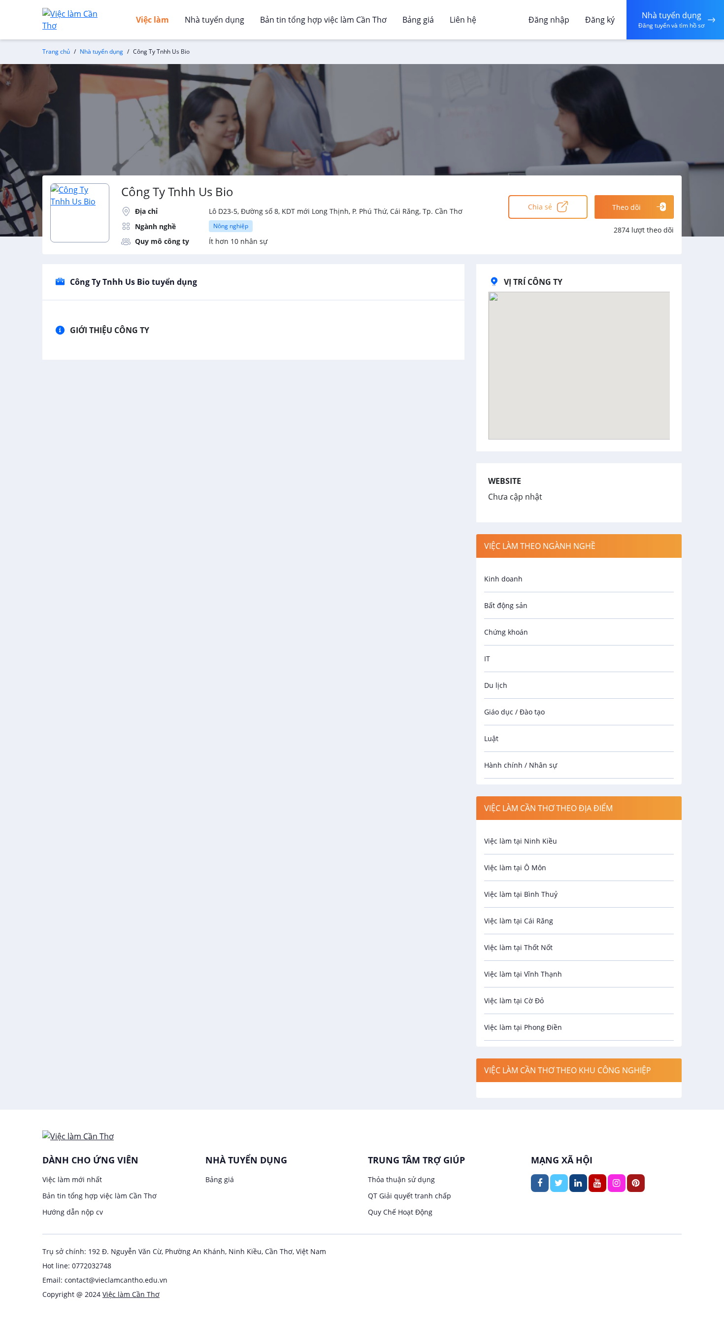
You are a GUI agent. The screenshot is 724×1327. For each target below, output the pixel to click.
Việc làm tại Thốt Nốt (518, 947)
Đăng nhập (548, 19)
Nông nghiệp (230, 226)
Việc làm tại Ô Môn (515, 867)
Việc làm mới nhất (72, 1179)
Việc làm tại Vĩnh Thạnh (523, 974)
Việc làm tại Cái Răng (518, 920)
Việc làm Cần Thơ (131, 1294)
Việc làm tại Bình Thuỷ (521, 894)
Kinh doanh (503, 578)
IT (487, 658)
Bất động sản (505, 605)
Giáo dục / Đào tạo (514, 711)
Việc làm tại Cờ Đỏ (514, 1000)
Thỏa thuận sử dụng (401, 1179)
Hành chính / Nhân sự (520, 765)
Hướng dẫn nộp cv (72, 1212)
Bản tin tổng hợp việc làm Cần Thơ (323, 19)
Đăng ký (600, 19)
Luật (491, 738)
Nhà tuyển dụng (214, 19)
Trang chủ (56, 51)
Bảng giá (418, 19)
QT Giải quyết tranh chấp (409, 1195)
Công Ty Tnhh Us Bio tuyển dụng (133, 281)
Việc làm (152, 19)
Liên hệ (463, 19)
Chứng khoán (506, 632)
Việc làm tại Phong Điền (523, 1027)
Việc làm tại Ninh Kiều (520, 841)
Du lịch (495, 685)
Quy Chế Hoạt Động (400, 1212)
